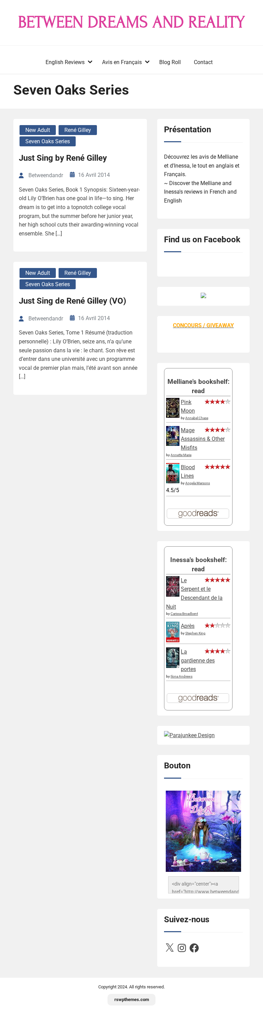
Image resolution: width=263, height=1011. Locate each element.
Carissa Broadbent (184, 614)
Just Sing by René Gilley (63, 158)
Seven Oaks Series (47, 141)
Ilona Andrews (181, 676)
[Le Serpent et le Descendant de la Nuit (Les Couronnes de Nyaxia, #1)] (172, 595)
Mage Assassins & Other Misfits (203, 439)
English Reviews (65, 62)
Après (188, 626)
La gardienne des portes (198, 660)
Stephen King (195, 633)
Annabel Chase (196, 418)
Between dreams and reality (131, 22)
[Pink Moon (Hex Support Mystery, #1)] (172, 416)
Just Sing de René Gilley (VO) (72, 301)
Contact (203, 62)
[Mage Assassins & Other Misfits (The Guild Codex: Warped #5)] (172, 444)
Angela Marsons (197, 483)
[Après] (172, 641)
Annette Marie (181, 455)
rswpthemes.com (131, 999)
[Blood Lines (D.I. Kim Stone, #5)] (172, 481)
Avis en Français (122, 62)
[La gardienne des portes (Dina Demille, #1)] (172, 666)
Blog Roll (170, 62)
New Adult (37, 130)
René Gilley (77, 130)
